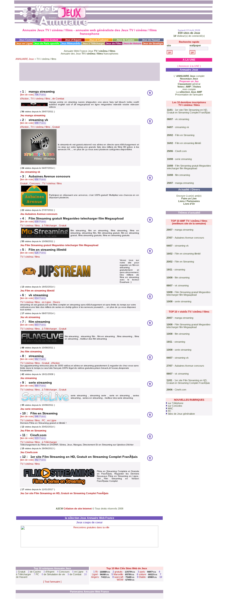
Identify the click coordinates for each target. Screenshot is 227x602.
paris (142, 571)
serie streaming (183, 159)
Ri (96, 571)
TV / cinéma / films (40, 98)
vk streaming (182, 119)
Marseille (118, 574)
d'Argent (49, 571)
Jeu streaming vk (30, 172)
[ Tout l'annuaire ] (52, 581)
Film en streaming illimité (188, 143)
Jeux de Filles (114, 43)
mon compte (189, 89)
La (189, 92)
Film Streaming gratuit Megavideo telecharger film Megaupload (189, 167)
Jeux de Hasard (151, 40)
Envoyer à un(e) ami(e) (189, 195)
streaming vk (182, 127)
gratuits (119, 571)
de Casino (35, 571)
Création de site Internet (77, 508)
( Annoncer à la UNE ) (189, 66)
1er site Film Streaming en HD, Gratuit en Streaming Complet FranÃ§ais (188, 111)
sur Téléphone (175, 403)
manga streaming (184, 183)
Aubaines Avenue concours (189, 237)
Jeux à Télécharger (93, 43)
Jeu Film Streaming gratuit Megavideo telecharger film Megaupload (59, 245)
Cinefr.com (181, 151)
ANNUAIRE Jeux (25, 59)
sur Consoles (174, 405)
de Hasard (21, 577)
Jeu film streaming (31, 351)
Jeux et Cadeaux (98, 40)
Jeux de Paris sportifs (46, 43)
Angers (95, 577)
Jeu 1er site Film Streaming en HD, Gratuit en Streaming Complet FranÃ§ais (64, 493)
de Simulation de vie (54, 574)
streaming (179, 269)
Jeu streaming (28, 378)
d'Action (24, 98)
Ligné (95, 574)
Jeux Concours (28, 40)
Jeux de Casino (125, 40)
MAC (170, 408)
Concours (34, 183)
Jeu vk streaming (30, 317)
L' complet (189, 76)
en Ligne (46, 302)
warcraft (118, 577)
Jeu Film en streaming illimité (37, 290)
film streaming (182, 175)
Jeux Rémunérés (70, 43)
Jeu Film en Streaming (33, 430)
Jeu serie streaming (31, 409)
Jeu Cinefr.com (29, 452)
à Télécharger (49, 225)
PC (43, 420)
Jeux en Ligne (24, 43)
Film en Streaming (184, 135)
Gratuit (56, 127)
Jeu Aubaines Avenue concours (38, 214)
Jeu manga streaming (32, 115)
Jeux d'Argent (73, 40)
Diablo (142, 577)
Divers (56, 302)
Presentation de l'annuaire (189, 94)
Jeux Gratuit (51, 40)
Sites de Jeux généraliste (181, 413)
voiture (142, 574)
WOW (120, 579)
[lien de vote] (27, 94)
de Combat (58, 98)
